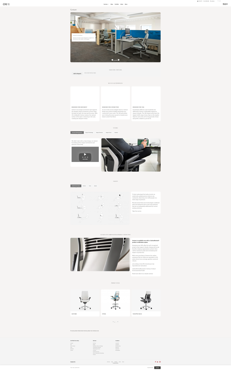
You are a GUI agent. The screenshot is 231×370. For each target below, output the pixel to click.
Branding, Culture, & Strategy (98, 345)
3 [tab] (115, 60)
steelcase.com (96, 330)
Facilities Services (96, 351)
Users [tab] (90, 185)
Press (71, 347)
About (121, 4)
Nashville (117, 347)
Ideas (112, 4)
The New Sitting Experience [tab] (77, 132)
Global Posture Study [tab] (76, 185)
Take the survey (136, 211)
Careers (71, 350)
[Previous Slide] (112, 60)
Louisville (117, 343)
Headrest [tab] (116, 132)
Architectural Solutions (97, 347)
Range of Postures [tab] (99, 132)
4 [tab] (116, 60)
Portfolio (117, 4)
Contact (71, 343)
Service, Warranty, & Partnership (98, 353)
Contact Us (200, 1)
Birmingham (118, 350)
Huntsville (117, 348)
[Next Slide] (118, 60)
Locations (117, 340)
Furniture (94, 350)
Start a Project (72, 345)
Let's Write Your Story (74, 340)
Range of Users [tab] (108, 132)
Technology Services (96, 348)
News (126, 4)
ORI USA (116, 363)
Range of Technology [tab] (89, 132)
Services (106, 4)
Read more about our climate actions (142, 273)
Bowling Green (118, 345)
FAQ (71, 344)
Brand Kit (72, 348)
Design (94, 344)
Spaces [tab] (95, 185)
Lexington (117, 344)
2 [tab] (114, 60)
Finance (94, 354)
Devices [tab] (84, 185)
